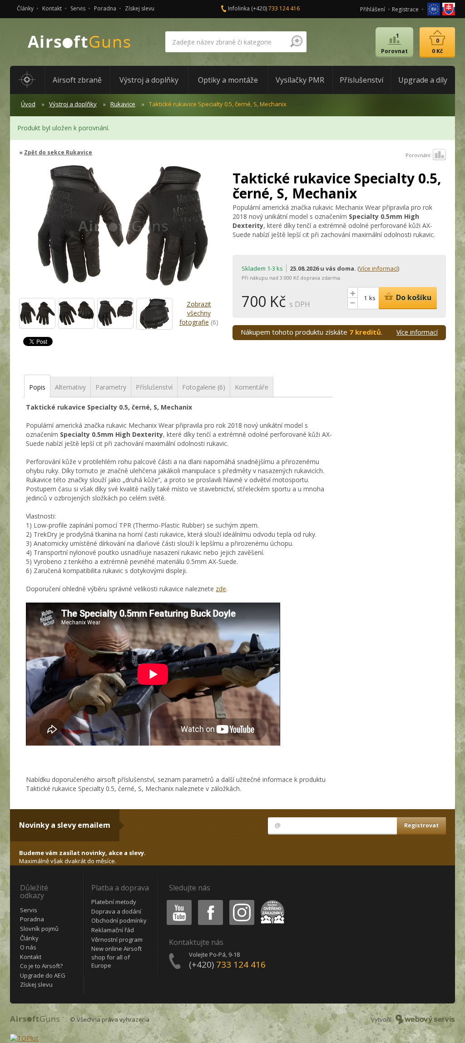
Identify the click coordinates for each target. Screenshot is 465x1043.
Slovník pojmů (39, 928)
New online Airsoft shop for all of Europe (116, 956)
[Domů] (27, 80)
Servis (77, 8)
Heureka (271, 901)
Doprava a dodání (116, 911)
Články (25, 8)
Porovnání (418, 155)
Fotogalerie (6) (203, 387)
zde (221, 588)
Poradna (105, 8)
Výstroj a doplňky (73, 104)
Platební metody (113, 902)
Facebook (210, 901)
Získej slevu (139, 8)
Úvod (28, 104)
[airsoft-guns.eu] (434, 8)
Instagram (241, 901)
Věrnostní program (117, 939)
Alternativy (70, 387)
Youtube (177, 901)
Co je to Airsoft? (41, 966)
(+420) (275, 8)
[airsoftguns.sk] (448, 8)
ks (372, 298)
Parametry (110, 387)
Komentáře (251, 387)
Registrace (405, 9)
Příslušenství (154, 387)
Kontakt (52, 8)
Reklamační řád (112, 930)
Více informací (378, 268)
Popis (37, 387)
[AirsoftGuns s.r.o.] (79, 42)
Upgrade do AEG (42, 975)
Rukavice (122, 104)
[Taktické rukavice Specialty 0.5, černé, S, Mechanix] (122, 230)
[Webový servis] (425, 1019)
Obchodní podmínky (119, 920)
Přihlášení (372, 9)
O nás (28, 947)
